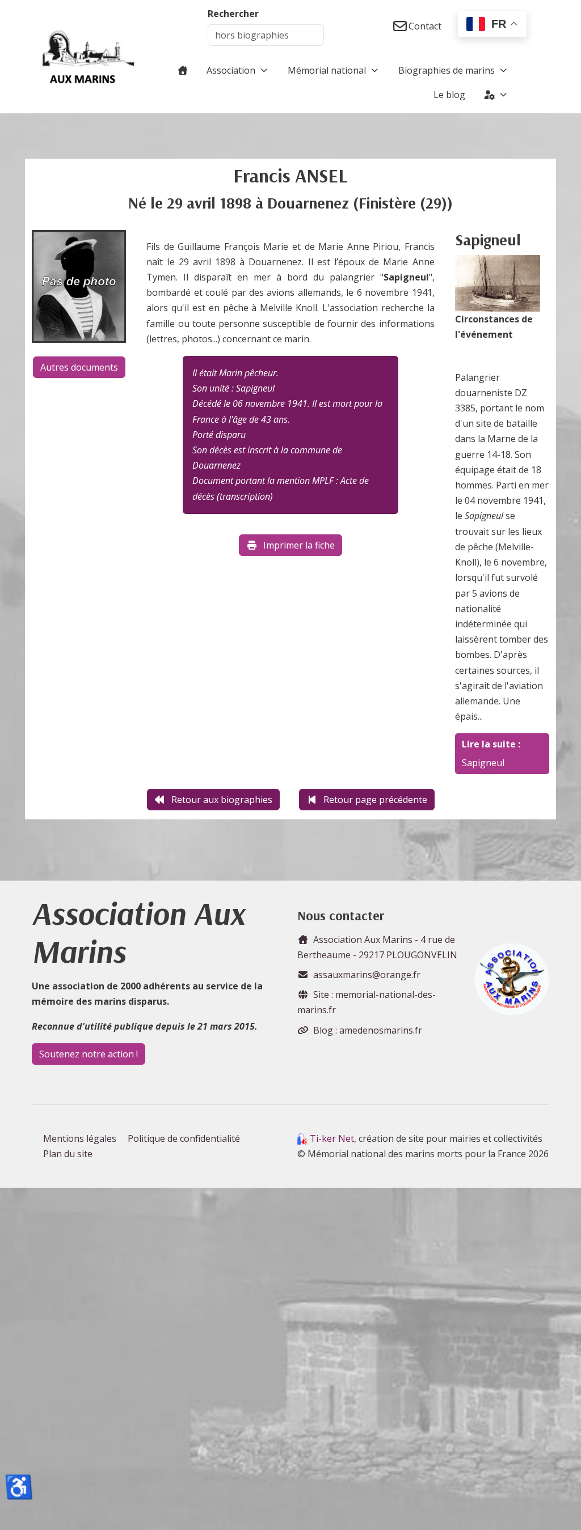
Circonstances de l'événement (494, 327)
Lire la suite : (491, 744)
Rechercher (233, 13)
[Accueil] (182, 70)
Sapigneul (483, 762)
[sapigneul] (497, 282)
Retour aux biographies (221, 799)
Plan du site (67, 1154)
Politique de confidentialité (184, 1138)
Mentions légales (79, 1138)
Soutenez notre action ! (88, 1054)
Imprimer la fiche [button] (299, 545)
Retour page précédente (375, 799)
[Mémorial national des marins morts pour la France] (88, 56)
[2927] (79, 285)
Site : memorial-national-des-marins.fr (366, 1002)
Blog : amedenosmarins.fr (367, 1030)
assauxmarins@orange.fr (366, 974)
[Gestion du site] (496, 95)
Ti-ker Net (332, 1138)
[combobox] (266, 35)
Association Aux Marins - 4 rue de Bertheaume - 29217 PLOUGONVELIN (377, 947)
